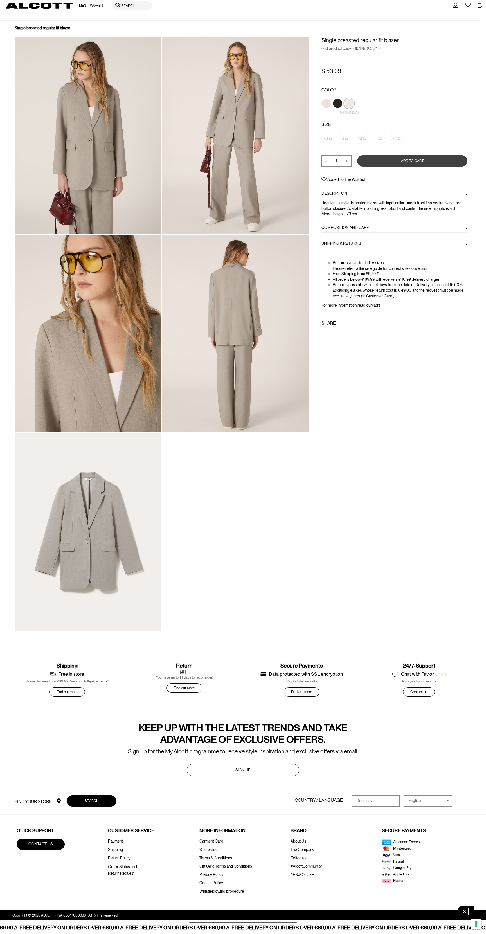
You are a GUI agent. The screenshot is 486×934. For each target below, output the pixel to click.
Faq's (376, 305)
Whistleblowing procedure (221, 891)
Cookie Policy (211, 883)
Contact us (419, 692)
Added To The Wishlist (346, 179)
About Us (298, 841)
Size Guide (208, 849)
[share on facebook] (324, 335)
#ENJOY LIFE (302, 874)
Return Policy (119, 858)
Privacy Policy (211, 874)
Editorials (299, 858)
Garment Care (211, 841)
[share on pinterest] (342, 335)
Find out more (67, 692)
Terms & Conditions (215, 858)
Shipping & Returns (341, 243)
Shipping (115, 849)
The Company (302, 849)
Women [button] (96, 6)
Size (326, 124)
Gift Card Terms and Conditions (225, 866)
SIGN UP (243, 770)
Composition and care (345, 227)
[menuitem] (82, 5)
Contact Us (40, 844)
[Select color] (326, 113)
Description (334, 193)
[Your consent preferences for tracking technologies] (476, 924)
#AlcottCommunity (306, 866)
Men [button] (82, 6)
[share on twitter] (333, 335)
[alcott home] (39, 6)
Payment (115, 841)
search (91, 801)
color (328, 90)
